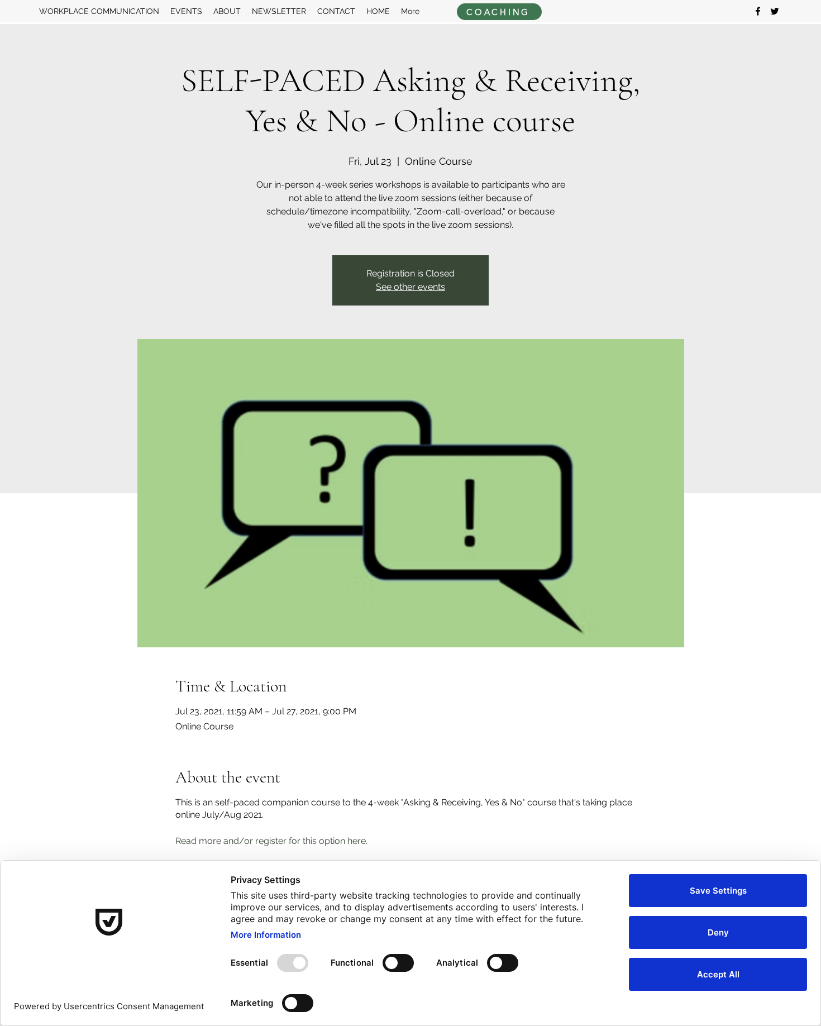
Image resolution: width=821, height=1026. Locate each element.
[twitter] (774, 11)
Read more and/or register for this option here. (272, 841)
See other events (410, 286)
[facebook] (757, 11)
